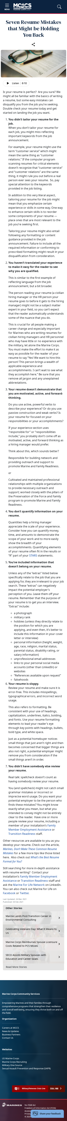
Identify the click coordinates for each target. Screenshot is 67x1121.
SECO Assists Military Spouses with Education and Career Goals (26, 956)
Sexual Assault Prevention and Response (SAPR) (26, 1068)
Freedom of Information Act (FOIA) (40, 1108)
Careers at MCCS (10, 1027)
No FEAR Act (30, 1105)
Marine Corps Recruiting (14, 1061)
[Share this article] (33, 44)
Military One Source (12, 1065)
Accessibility (30, 1111)
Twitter (24, 893)
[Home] (22, 6)
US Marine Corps (10, 1058)
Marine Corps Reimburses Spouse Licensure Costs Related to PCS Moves (31, 943)
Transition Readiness (21, 834)
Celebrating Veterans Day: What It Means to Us (31, 930)
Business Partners (11, 1034)
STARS (33, 555)
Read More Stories (16, 967)
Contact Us (7, 1037)
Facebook (9, 893)
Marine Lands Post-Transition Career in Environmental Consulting (28, 917)
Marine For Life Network (29, 885)
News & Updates (10, 1031)
